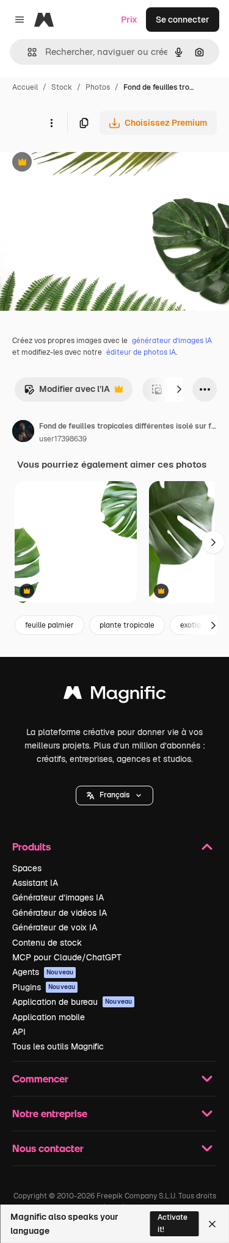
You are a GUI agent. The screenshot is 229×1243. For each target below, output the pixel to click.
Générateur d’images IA (58, 897)
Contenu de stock (47, 942)
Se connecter (182, 19)
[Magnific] (115, 695)
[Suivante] (179, 389)
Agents (42, 971)
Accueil (25, 87)
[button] (114, 795)
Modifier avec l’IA (67, 392)
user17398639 (63, 439)
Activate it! (172, 1223)
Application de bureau (72, 1001)
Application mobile (48, 1017)
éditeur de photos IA (141, 352)
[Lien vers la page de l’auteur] (23, 433)
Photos (97, 87)
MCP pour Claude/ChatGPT (67, 957)
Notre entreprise (49, 1113)
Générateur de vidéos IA (59, 912)
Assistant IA (35, 882)
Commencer (40, 1078)
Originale (80, 163)
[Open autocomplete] (27, 52)
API (19, 1031)
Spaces (27, 868)
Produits (31, 846)
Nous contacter (48, 1148)
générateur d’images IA (172, 341)
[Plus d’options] (51, 123)
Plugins (43, 987)
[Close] (212, 1224)
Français (114, 795)
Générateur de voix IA (54, 927)
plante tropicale (127, 625)
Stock (61, 87)
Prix (129, 19)
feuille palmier (49, 625)
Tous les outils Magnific (58, 1046)
